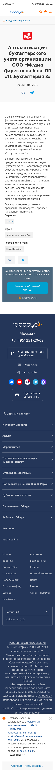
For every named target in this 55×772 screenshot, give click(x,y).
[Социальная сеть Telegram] (35, 382)
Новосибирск (10, 580)
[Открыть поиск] (41, 12)
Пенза (33, 580)
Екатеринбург (38, 560)
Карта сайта (10, 539)
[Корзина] (45, 12)
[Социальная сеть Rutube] (27, 382)
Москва (6, 554)
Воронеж (7, 560)
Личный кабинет (18, 413)
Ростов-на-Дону (11, 586)
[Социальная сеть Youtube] (19, 382)
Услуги (9, 221)
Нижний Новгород (41, 573)
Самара (6, 592)
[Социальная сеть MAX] (43, 382)
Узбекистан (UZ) (15, 619)
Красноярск (9, 573)
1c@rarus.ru (29, 298)
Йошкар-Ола (9, 567)
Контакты (8, 528)
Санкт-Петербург (40, 592)
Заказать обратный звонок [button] (27, 288)
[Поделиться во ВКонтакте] (23, 93)
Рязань (34, 586)
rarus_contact (30, 372)
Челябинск (8, 599)
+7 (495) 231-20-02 (42, 3)
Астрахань (36, 554)
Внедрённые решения (18, 20)
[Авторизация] (50, 12)
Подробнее (14, 754)
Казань (34, 567)
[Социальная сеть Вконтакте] (11, 382)
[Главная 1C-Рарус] (23, 12)
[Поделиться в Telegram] (32, 93)
